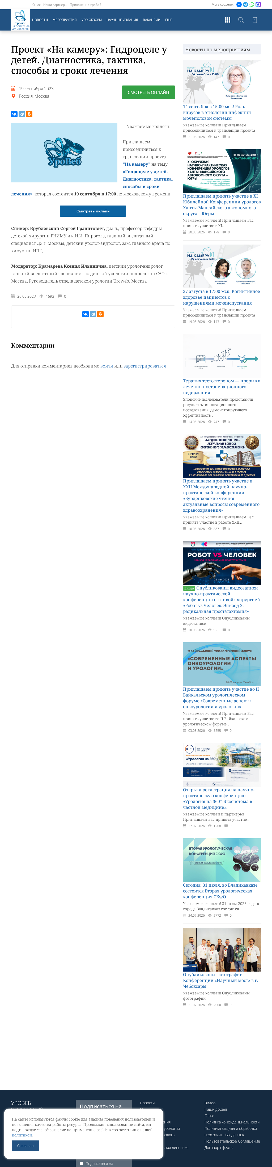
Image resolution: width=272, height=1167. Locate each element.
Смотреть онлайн (148, 92)
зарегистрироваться (145, 366)
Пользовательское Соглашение (232, 1141)
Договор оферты (219, 1147)
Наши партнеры (55, 4)
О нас (36, 4)
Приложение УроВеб (85, 4)
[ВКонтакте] (14, 114)
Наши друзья (216, 1109)
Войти (254, 20)
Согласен (25, 1145)
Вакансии (151, 20)
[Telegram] (22, 114)
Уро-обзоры (92, 20)
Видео (210, 1102)
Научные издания (122, 20)
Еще (168, 20)
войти (106, 366)
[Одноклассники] (29, 114)
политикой (22, 1135)
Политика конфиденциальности (232, 1122)
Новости (40, 20)
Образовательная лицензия (164, 1147)
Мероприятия (65, 20)
